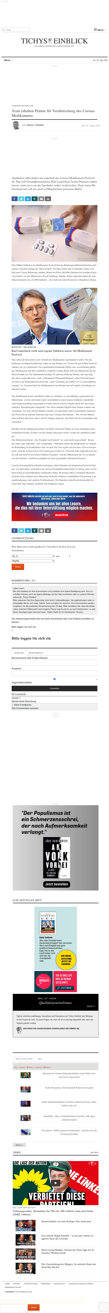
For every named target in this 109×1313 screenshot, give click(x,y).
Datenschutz (59, 1284)
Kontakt (16, 1284)
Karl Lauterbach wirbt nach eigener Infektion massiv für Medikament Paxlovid (52, 352)
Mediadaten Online (13, 1287)
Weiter (18, 566)
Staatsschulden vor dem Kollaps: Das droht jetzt (66, 1221)
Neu (40, 1059)
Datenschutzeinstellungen (81, 1284)
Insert (33, 1307)
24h (15, 1067)
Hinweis (79, 612)
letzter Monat (43, 1067)
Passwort (16, 668)
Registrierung (36, 653)
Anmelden (19, 653)
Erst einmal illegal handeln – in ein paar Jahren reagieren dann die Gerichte (67, 1237)
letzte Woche (26, 1067)
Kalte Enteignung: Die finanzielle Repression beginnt (69, 1087)
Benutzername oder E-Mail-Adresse (30, 658)
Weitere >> (19, 1145)
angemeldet (29, 619)
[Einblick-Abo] (55, 938)
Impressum (45, 1284)
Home (7, 1284)
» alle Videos (94, 1152)
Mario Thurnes (35, 125)
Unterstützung (31, 1284)
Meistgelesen (24, 1059)
